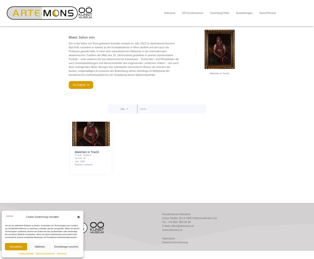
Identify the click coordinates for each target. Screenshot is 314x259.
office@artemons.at (182, 226)
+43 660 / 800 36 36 (179, 222)
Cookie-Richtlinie (26, 253)
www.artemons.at (172, 230)
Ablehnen (40, 246)
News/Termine (267, 13)
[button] (78, 217)
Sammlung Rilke (219, 13)
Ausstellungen (244, 13)
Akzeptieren (16, 246)
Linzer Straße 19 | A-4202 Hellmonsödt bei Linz (189, 218)
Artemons (169, 13)
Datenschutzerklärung (45, 253)
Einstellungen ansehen (66, 246)
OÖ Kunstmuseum (192, 13)
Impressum (62, 253)
